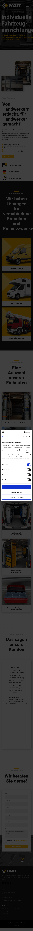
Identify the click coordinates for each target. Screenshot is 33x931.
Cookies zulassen (16, 487)
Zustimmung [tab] (6, 436)
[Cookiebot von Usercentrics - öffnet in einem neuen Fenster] (24, 432)
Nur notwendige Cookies (16, 497)
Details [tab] (17, 436)
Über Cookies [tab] (27, 436)
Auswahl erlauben (16, 492)
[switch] (29, 469)
